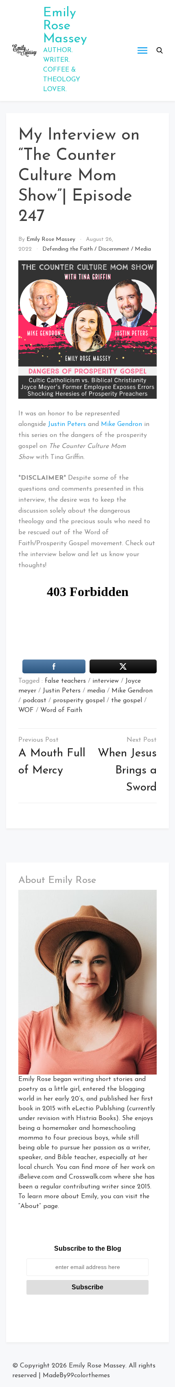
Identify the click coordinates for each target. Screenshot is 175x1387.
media (96, 691)
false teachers (65, 681)
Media (143, 249)
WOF (26, 710)
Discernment (113, 249)
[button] (159, 50)
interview (105, 681)
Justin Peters (67, 424)
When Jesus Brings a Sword (127, 770)
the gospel (126, 700)
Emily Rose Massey (65, 26)
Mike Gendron (121, 424)
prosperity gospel (79, 700)
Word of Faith (61, 710)
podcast (34, 700)
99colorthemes (88, 1375)
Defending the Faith (67, 249)
